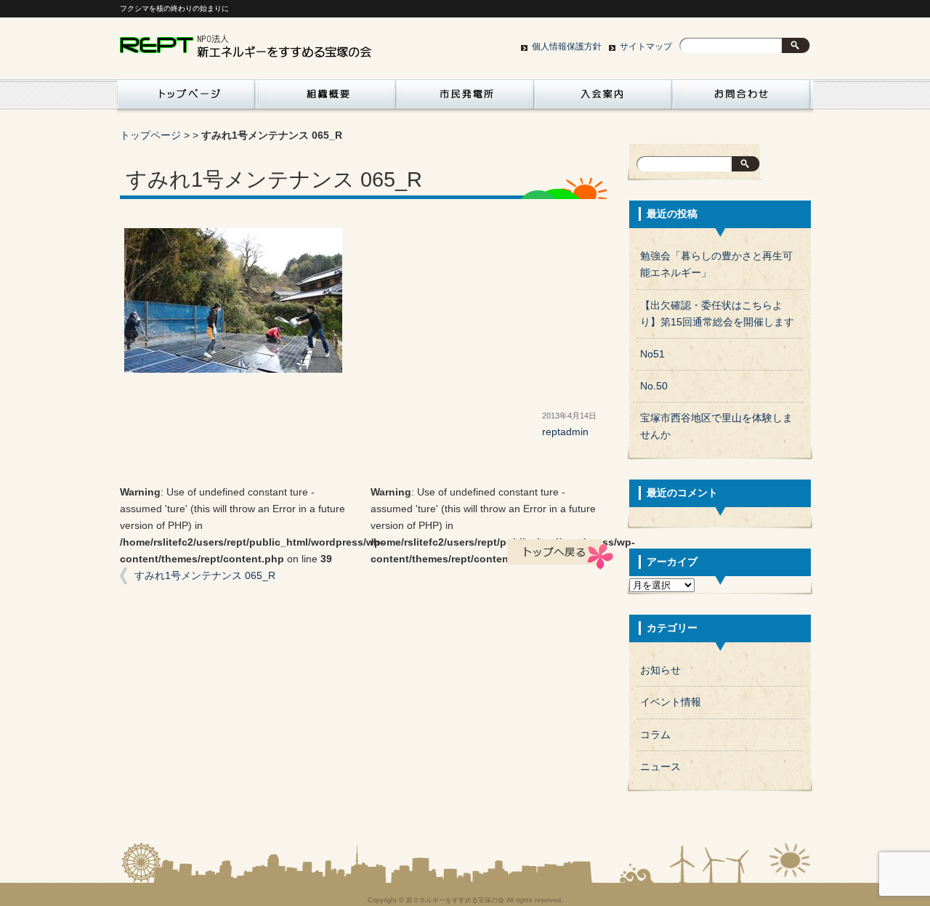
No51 (652, 354)
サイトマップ (646, 46)
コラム (655, 734)
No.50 (654, 386)
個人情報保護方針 (567, 46)
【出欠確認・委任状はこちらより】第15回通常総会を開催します (717, 314)
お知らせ (660, 670)
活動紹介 (186, 98)
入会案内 (603, 98)
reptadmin (565, 431)
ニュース (660, 766)
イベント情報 (670, 702)
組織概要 (327, 98)
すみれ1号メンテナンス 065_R (204, 575)
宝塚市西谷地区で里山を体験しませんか (716, 426)
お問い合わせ (741, 98)
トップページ (150, 135)
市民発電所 (465, 98)
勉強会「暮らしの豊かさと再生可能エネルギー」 (716, 264)
